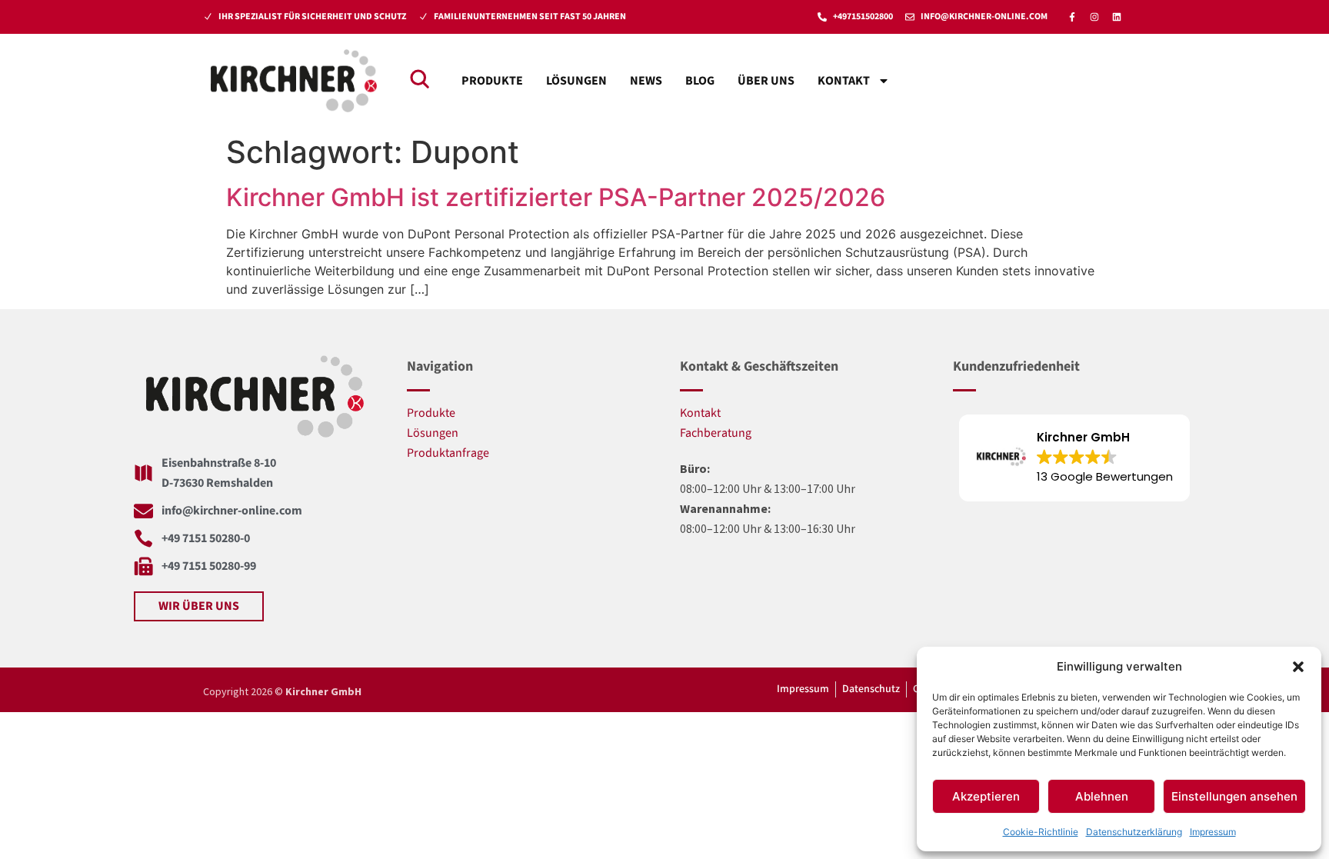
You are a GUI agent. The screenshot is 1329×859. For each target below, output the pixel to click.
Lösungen (576, 80)
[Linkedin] (1117, 17)
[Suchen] (419, 78)
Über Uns (766, 80)
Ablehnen (1101, 796)
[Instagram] (1094, 17)
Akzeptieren (986, 796)
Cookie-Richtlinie (1040, 831)
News (646, 80)
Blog (699, 80)
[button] (1298, 666)
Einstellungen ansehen (1234, 796)
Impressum (1213, 831)
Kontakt (844, 80)
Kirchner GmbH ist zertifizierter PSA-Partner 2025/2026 (555, 197)
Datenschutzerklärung (1134, 831)
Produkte (492, 80)
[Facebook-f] (1072, 17)
